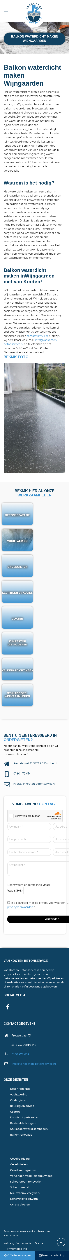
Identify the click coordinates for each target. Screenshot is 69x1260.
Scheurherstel (19, 1187)
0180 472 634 (20, 1054)
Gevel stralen (19, 1164)
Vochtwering (18, 1094)
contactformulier (37, 336)
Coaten (15, 1111)
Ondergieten (18, 1100)
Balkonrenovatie (21, 1134)
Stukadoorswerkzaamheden (29, 1129)
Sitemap (40, 1243)
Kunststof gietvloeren (24, 1117)
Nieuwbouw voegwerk (25, 1193)
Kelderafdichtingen (23, 1123)
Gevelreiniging (20, 1158)
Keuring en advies (22, 1106)
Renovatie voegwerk (24, 1198)
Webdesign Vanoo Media (17, 1243)
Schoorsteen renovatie (25, 1181)
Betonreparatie (20, 1088)
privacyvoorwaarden (20, 907)
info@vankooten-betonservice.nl (34, 1063)
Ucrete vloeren (20, 1204)
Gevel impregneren (23, 1170)
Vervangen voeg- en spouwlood (31, 1176)
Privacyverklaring (17, 1248)
